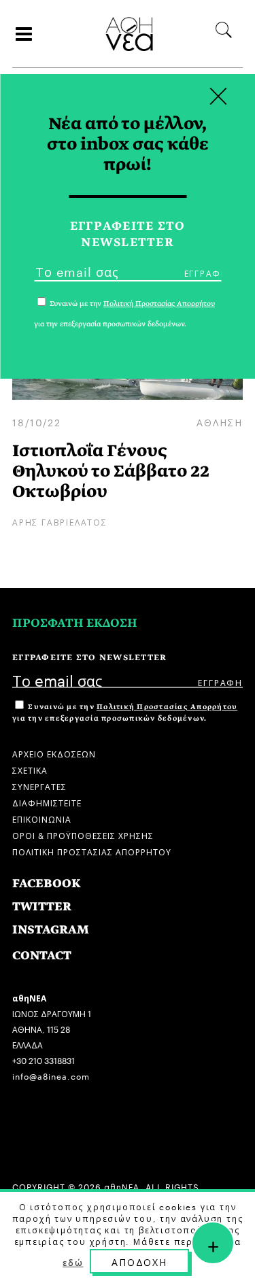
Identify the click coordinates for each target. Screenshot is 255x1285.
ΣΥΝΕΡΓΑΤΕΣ (39, 785)
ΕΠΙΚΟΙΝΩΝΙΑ (41, 818)
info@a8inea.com (51, 1075)
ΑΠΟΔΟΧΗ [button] (139, 1261)
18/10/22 (36, 421)
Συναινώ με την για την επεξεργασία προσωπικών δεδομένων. (124, 712)
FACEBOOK (46, 883)
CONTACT (41, 955)
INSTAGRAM (50, 929)
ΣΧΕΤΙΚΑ (30, 769)
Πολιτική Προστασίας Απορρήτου (167, 707)
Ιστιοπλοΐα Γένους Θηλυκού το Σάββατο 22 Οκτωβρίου (110, 471)
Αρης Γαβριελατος (59, 521)
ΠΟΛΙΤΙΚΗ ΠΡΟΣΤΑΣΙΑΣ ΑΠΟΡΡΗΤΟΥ (91, 850)
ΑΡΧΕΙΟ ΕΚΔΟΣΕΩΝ (54, 753)
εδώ (73, 1262)
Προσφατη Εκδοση (74, 623)
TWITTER (41, 906)
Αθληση (220, 421)
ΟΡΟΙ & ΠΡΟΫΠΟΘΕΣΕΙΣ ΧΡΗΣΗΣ (83, 834)
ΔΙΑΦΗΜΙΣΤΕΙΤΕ (47, 801)
